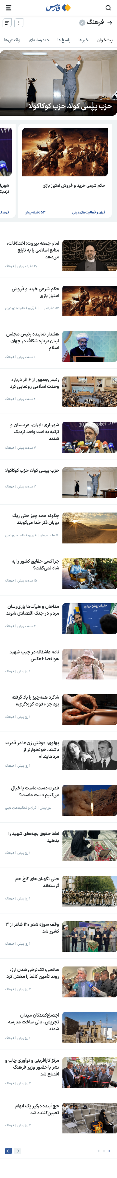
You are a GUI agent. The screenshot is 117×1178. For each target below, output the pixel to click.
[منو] (18, 22)
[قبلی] (17, 1151)
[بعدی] (8, 1151)
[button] (109, 1151)
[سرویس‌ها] (8, 7)
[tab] (105, 40)
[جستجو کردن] (108, 7)
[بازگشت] (109, 22)
